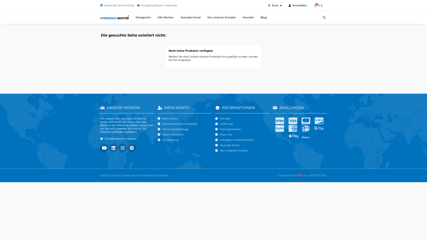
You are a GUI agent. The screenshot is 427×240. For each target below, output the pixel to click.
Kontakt (248, 17)
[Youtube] (104, 148)
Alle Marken (166, 17)
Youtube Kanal (190, 17)
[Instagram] (122, 148)
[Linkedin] (113, 148)
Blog (264, 17)
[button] (324, 17)
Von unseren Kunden (221, 17)
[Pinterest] (132, 148)
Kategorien (143, 17)
